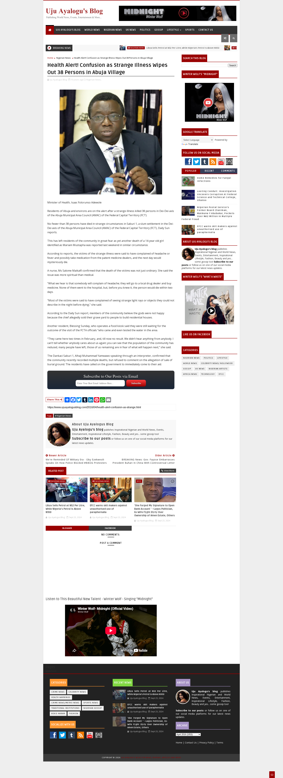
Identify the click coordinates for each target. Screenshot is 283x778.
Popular (191, 171)
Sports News (90, 703)
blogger (67, 528)
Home (50, 57)
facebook (110, 528)
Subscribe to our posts (91, 439)
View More (169, 470)
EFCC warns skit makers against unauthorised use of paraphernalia (108, 509)
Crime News (58, 692)
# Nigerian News (63, 415)
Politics (145, 29)
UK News (131, 29)
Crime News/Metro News (65, 703)
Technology (208, 374)
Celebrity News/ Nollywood (217, 363)
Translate (193, 144)
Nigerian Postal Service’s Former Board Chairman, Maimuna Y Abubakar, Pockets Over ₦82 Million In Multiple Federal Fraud (208, 213)
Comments (228, 171)
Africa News (190, 374)
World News (92, 29)
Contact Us (205, 29)
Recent (209, 171)
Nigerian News (113, 29)
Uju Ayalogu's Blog (68, 29)
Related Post (56, 470)
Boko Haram (58, 713)
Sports (190, 29)
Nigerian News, (93, 79)
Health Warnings (60, 697)
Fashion (73, 713)
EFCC (139, 481)
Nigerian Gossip (93, 708)
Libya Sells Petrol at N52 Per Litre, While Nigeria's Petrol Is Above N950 (162, 48)
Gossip (158, 29)
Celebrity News (77, 692)
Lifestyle (173, 29)
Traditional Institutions (65, 708)
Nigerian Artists (218, 369)
